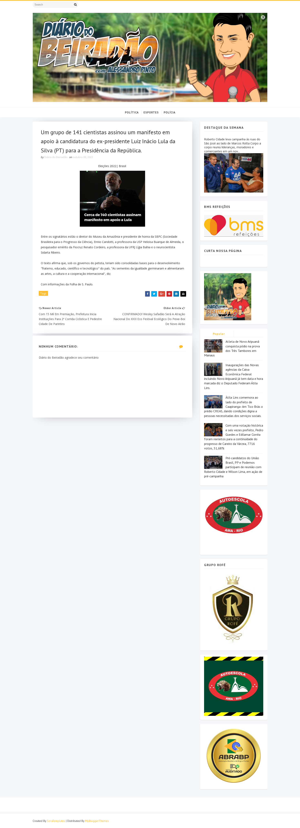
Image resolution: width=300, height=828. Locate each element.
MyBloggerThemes (97, 821)
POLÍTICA (132, 112)
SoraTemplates (56, 821)
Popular (219, 334)
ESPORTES (151, 112)
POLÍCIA (169, 112)
